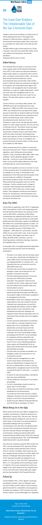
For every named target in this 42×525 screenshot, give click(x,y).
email (25, 504)
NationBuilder (25, 506)
